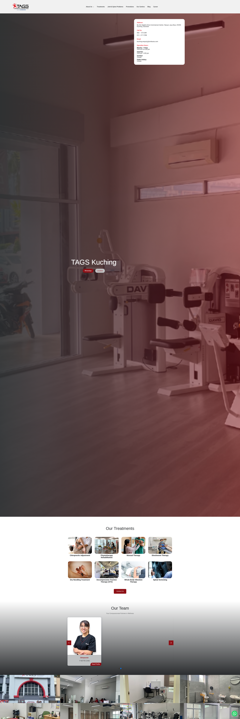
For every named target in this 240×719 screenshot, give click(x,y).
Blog (148, 7)
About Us (89, 7)
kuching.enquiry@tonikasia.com (147, 41)
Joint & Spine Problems (115, 7)
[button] (171, 642)
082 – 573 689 (142, 33)
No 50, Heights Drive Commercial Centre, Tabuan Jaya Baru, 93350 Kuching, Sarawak (159, 25)
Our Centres (141, 7)
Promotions (130, 7)
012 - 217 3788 (142, 35)
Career (155, 7)
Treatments (101, 7)
